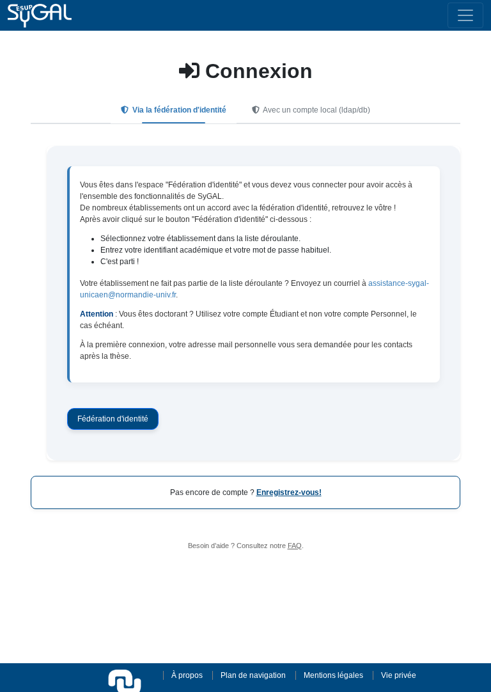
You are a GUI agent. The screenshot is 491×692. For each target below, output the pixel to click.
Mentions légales (333, 675)
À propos (187, 675)
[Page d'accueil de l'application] (40, 15)
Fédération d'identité (112, 418)
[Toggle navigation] (465, 15)
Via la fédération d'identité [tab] (178, 110)
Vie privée (398, 675)
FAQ (295, 545)
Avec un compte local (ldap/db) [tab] (315, 110)
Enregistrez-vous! (289, 492)
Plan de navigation (253, 675)
